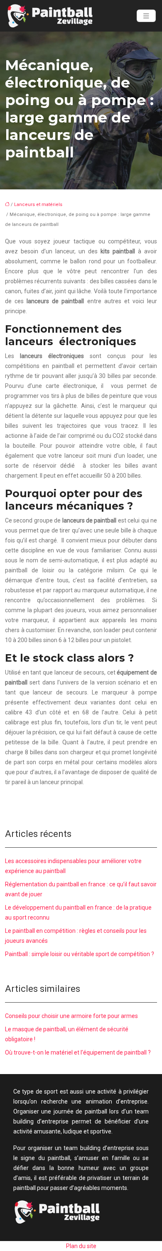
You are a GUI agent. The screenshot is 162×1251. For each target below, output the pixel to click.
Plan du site (81, 1246)
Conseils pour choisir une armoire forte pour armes (71, 1016)
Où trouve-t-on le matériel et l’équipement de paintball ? (78, 1052)
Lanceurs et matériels (38, 204)
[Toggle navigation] (146, 16)
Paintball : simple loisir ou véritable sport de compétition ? (79, 954)
